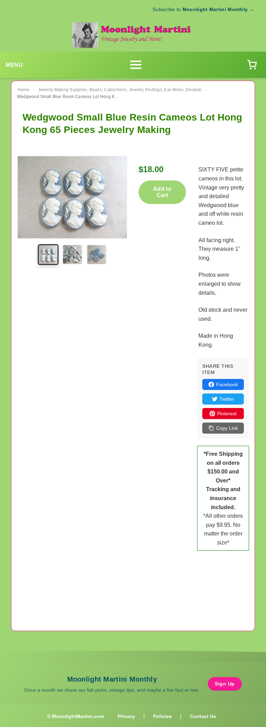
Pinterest (227, 413)
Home (23, 89)
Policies (162, 716)
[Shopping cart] (251, 64)
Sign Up (225, 683)
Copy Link (227, 428)
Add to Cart (162, 192)
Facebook (227, 384)
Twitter (227, 399)
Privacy (126, 716)
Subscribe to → (203, 9)
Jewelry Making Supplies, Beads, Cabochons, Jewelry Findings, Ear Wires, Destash (120, 89)
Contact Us (203, 716)
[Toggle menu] (136, 64)
